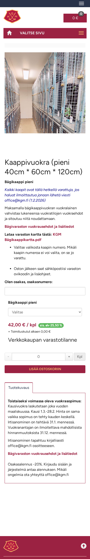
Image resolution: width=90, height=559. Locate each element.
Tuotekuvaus (18, 387)
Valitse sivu (32, 33)
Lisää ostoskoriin (45, 369)
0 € (77, 17)
